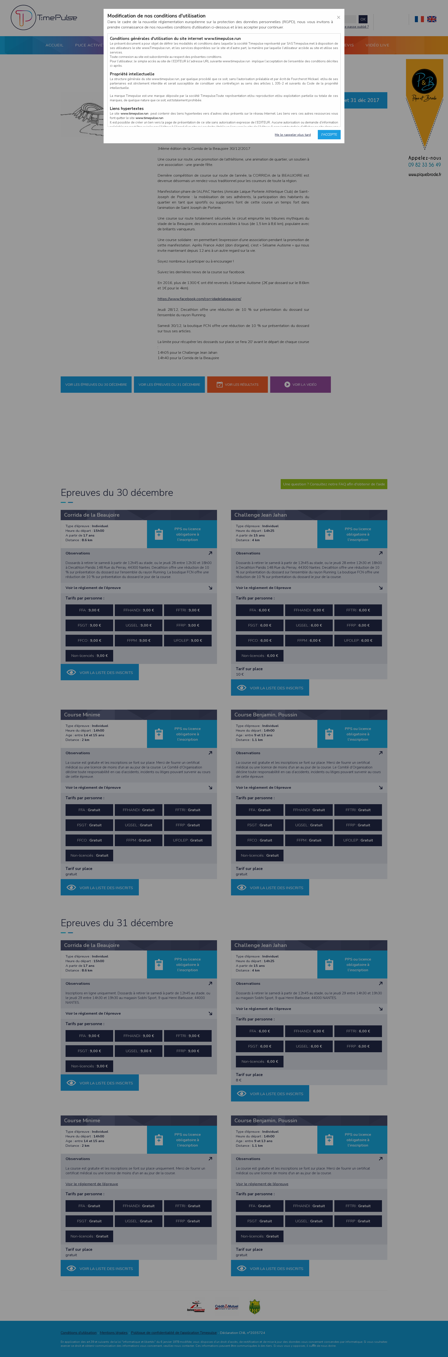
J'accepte (329, 134)
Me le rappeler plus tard (293, 135)
